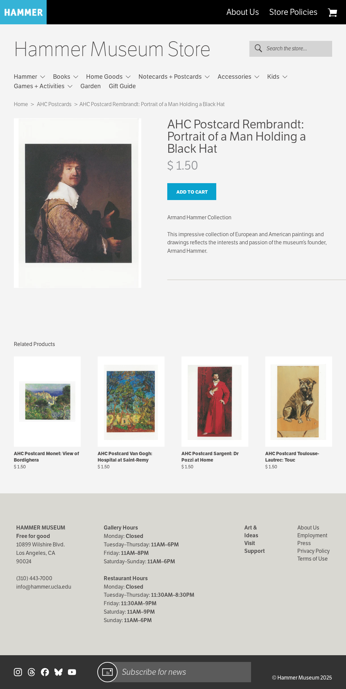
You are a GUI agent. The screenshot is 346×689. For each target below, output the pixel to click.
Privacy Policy (313, 551)
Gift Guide (122, 86)
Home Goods (105, 76)
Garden (90, 86)
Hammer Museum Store (112, 49)
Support (254, 551)
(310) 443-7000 (34, 578)
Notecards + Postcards (171, 76)
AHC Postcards (54, 104)
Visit (249, 543)
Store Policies (293, 12)
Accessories (235, 76)
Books (62, 76)
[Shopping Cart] (332, 12)
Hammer (26, 76)
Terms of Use (312, 558)
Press (304, 543)
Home (21, 104)
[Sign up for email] (107, 672)
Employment (312, 535)
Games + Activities (40, 86)
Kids (274, 76)
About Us (242, 12)
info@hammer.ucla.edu (43, 586)
